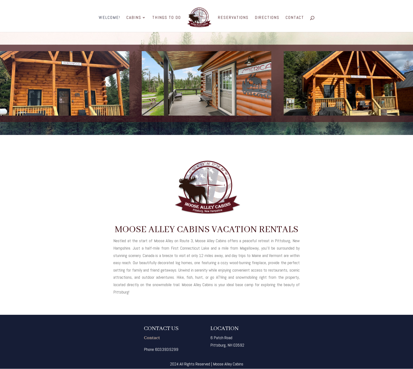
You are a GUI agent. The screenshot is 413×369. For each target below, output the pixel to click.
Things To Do (166, 18)
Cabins (133, 18)
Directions (267, 18)
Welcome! (109, 18)
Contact (295, 18)
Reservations (233, 18)
